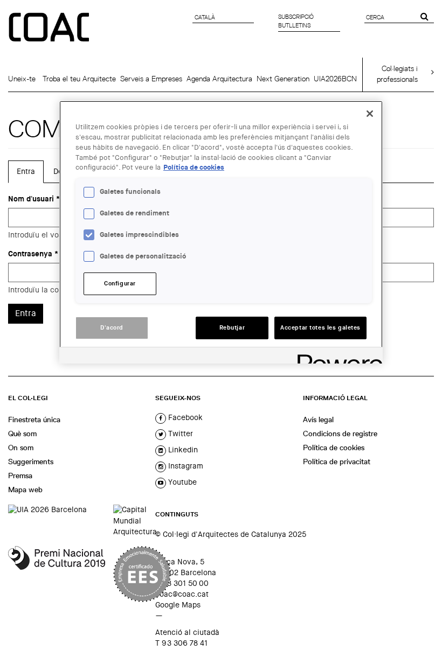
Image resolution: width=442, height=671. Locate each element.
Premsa (20, 475)
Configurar (120, 283)
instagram (184, 466)
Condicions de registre (340, 433)
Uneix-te (22, 78)
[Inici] (50, 28)
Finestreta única (34, 419)
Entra (30, 175)
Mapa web (25, 489)
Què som (22, 433)
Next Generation (283, 78)
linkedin (182, 450)
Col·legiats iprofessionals (397, 74)
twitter (179, 433)
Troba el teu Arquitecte (79, 78)
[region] (221, 232)
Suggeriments (30, 461)
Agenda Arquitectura (219, 78)
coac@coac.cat (182, 594)
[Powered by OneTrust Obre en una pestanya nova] (336, 357)
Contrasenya (33, 254)
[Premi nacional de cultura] (56, 574)
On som (20, 447)
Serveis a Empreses (151, 78)
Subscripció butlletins (296, 21)
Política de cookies (333, 447)
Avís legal (318, 419)
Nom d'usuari (34, 199)
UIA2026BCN (335, 78)
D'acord (111, 328)
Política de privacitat (336, 461)
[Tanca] (370, 113)
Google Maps (178, 605)
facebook (184, 417)
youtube (181, 482)
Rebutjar (232, 328)
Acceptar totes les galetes (320, 328)
